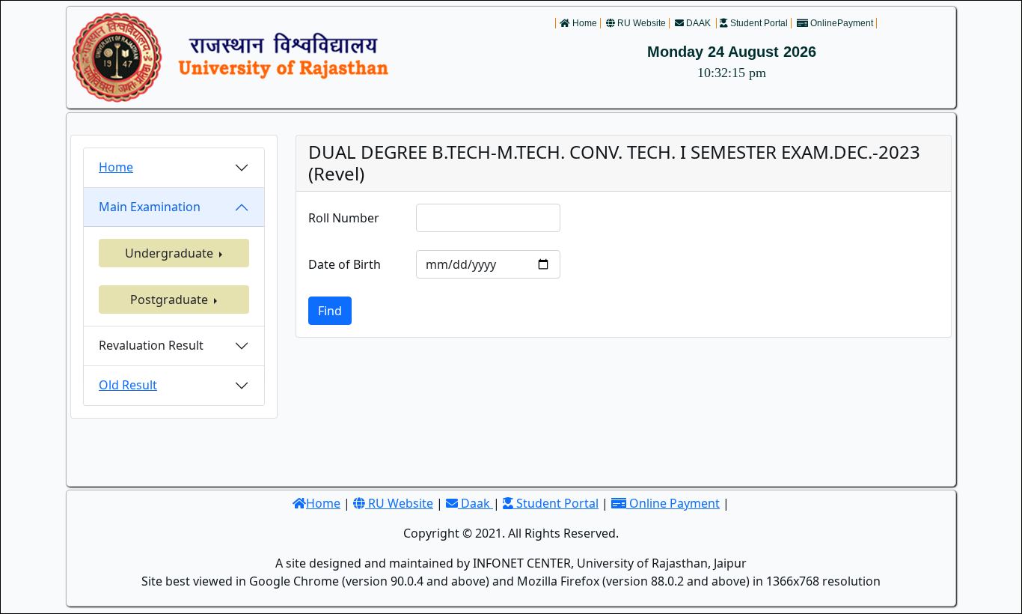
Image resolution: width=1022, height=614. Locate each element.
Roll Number (343, 218)
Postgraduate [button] (170, 299)
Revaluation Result (151, 345)
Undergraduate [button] (170, 253)
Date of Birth (344, 264)
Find (330, 311)
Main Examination (150, 206)
